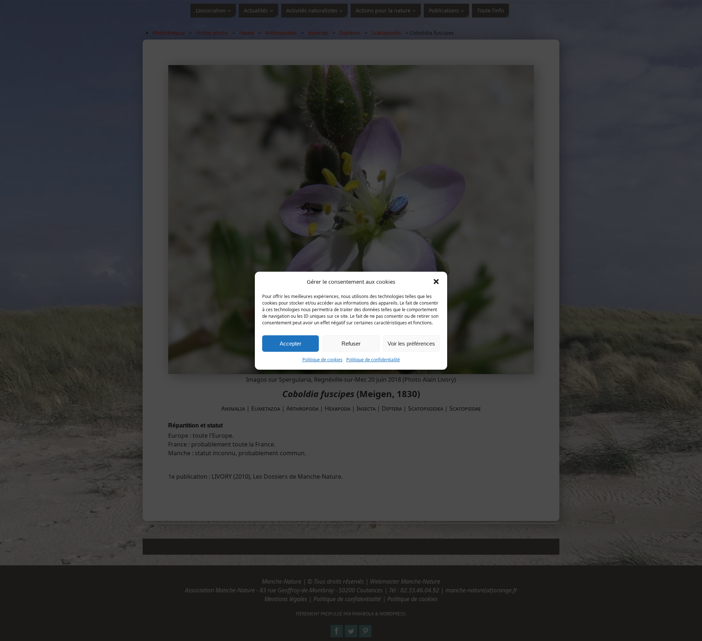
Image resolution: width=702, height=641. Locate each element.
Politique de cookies (322, 360)
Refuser (351, 343)
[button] (436, 281)
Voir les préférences (411, 343)
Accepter (290, 343)
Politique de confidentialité (373, 360)
